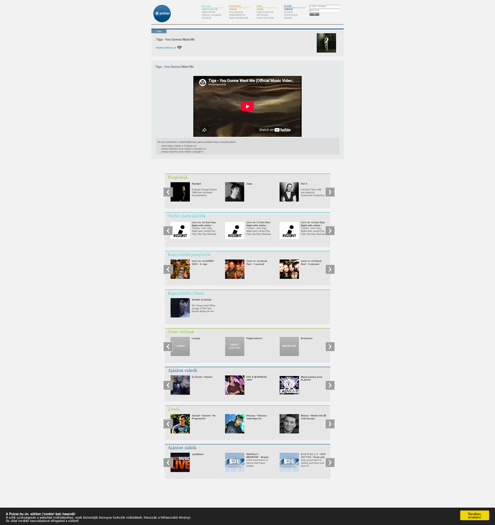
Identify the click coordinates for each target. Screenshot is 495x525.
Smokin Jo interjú (201, 299)
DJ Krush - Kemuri (202, 376)
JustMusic (198, 454)
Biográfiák (178, 177)
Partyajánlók (210, 9)
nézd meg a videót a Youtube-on (178, 145)
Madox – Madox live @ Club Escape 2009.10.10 (313, 418)
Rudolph (196, 183)
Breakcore (306, 338)
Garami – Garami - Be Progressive (204, 417)
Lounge (196, 338)
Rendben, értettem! (475, 515)
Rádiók (288, 18)
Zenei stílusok (265, 18)
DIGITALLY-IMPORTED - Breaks (257, 456)
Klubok (288, 12)
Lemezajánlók (265, 12)
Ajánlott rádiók (182, 447)
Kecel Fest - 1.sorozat (256, 262)
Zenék (260, 9)
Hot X (304, 183)
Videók (288, 9)
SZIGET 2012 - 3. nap (203, 262)
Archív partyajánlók (187, 215)
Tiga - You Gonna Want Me (175, 39)
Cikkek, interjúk (211, 15)
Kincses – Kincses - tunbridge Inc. (257, 417)
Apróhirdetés (237, 15)
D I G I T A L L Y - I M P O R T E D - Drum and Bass (313, 457)
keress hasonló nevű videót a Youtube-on (183, 148)
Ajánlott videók (182, 370)
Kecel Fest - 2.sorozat (311, 262)
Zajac (249, 183)
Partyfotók (208, 12)
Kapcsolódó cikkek (186, 293)
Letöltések (291, 15)
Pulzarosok (236, 12)
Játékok (206, 18)
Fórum (233, 9)
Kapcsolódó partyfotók (189, 254)
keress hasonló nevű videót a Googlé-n (182, 151)
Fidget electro (254, 338)
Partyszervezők (238, 18)
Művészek (262, 15)
